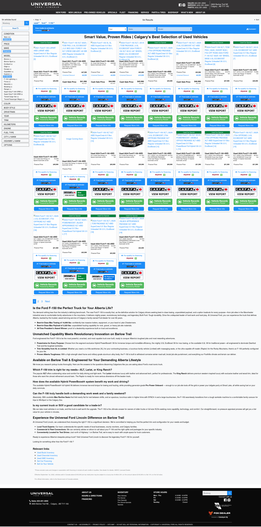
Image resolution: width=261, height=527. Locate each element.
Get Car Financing (44, 461)
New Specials (122, 500)
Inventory (123, 492)
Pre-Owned (121, 498)
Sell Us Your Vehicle (45, 463)
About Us (86, 492)
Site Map (111, 524)
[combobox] (117, 29)
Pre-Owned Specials (124, 502)
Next (47, 301)
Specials (120, 504)
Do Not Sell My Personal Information (133, 524)
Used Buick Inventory (45, 452)
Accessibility (85, 524)
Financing (87, 499)
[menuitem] (16, 37)
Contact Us (72, 524)
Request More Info (46, 125)
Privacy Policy (99, 524)
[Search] (26, 23)
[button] (61, 12)
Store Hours (160, 492)
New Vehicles (122, 496)
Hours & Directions (92, 496)
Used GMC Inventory (45, 458)
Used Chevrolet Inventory (47, 455)
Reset (14, 28)
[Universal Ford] (46, 5)
